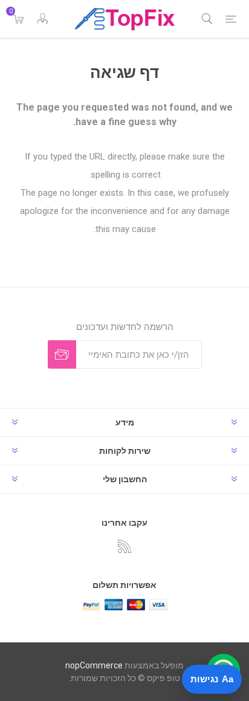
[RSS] (124, 546)
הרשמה (62, 354)
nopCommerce (94, 665)
